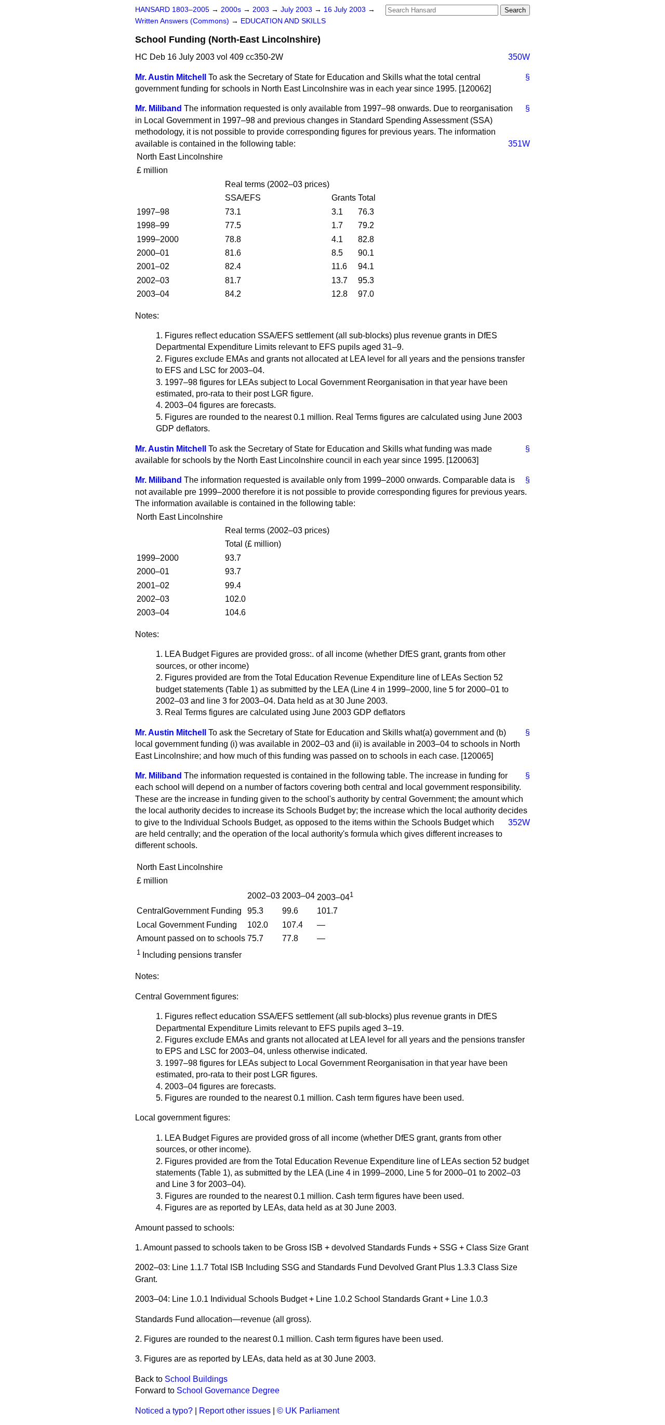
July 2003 (297, 10)
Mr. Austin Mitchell (170, 77)
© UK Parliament (308, 1410)
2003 (261, 10)
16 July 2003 (346, 10)
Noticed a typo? (164, 1410)
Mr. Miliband (158, 108)
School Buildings (196, 1379)
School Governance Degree (228, 1390)
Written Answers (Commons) (183, 21)
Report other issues (235, 1410)
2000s (232, 10)
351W (519, 143)
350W (519, 56)
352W (519, 822)
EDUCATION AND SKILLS (283, 21)
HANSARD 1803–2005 (172, 10)
